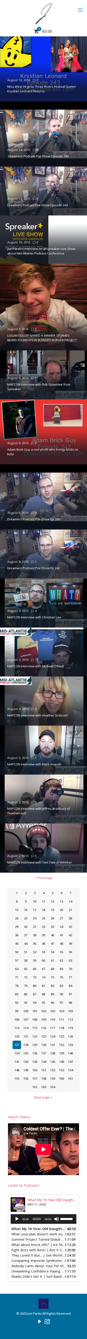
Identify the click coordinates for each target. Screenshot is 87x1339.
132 (61, 1045)
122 (34, 1036)
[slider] (67, 1218)
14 (70, 901)
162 (34, 1087)
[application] (43, 1219)
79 (25, 986)
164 (52, 1087)
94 (34, 1002)
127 (16, 1045)
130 (43, 1045)
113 (16, 1028)
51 (25, 952)
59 (34, 960)
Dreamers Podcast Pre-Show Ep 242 (33, 568)
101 (34, 1011)
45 (34, 943)
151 (43, 1070)
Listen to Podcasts (23, 1185)
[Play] (16, 1219)
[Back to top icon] (43, 1304)
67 (43, 969)
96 (52, 1002)
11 (43, 901)
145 (52, 1061)
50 (16, 952)
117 (52, 1028)
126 (70, 1036)
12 (36, 659)
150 (34, 1070)
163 (43, 1087)
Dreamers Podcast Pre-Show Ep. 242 (33, 519)
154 (70, 1070)
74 (43, 977)
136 (34, 1053)
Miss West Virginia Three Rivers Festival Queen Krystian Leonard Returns (41, 88)
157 (34, 1078)
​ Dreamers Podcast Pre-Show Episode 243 (38, 156)
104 (61, 1011)
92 (16, 1002)
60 (43, 960)
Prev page (45, 878)
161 (70, 1078)
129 (34, 1045)
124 (52, 1036)
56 (70, 952)
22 (16, 918)
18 (43, 910)
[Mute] (56, 1219)
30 (25, 926)
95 (43, 1002)
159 (52, 1078)
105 (70, 1011)
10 (34, 901)
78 (16, 986)
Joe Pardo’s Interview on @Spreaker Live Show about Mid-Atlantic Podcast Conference (41, 251)
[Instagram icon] (47, 1321)
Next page (42, 1097)
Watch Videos (19, 1116)
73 (34, 977)
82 (52, 986)
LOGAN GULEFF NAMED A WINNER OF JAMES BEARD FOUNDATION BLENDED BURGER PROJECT (42, 337)
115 (34, 1028)
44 (25, 943)
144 (43, 1061)
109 (43, 1019)
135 (25, 1053)
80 (34, 986)
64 (16, 969)
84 (70, 986)
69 (61, 969)
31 (34, 926)
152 (52, 1070)
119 (70, 1028)
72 (25, 977)
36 (16, 935)
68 (52, 969)
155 (16, 1078)
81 (43, 986)
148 (16, 1070)
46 (43, 943)
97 (61, 1002)
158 (43, 1078)
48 (61, 943)
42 (70, 935)
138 (52, 1053)
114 (25, 1028)
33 (52, 926)
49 (70, 943)
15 (16, 910)
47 (52, 943)
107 (25, 1019)
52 (34, 952)
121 (25, 1036)
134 (16, 1053)
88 (43, 994)
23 (25, 918)
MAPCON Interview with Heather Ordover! (37, 715)
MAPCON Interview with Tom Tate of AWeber (39, 862)
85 (16, 994)
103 (52, 1011)
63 (70, 960)
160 (61, 1078)
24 (34, 918)
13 (61, 901)
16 (25, 910)
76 (61, 977)
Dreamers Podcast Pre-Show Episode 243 (37, 205)
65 (25, 969)
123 (43, 1036)
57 (16, 960)
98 (70, 1002)
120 (16, 1036)
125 (61, 1036)
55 (61, 952)
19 (52, 910)
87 (34, 994)
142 (25, 1061)
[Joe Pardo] (43, 13)
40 (52, 935)
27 (61, 918)
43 (16, 943)
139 (61, 1053)
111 (61, 1019)
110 (52, 1019)
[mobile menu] (80, 10)
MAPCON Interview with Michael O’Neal (35, 666)
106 (16, 1019)
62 (61, 960)
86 (25, 994)
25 (43, 918)
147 (70, 1061)
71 (16, 977)
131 (52, 1045)
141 (16, 1061)
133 (70, 1045)
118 (61, 1028)
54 (52, 952)
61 (52, 960)
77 (70, 977)
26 (52, 918)
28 (70, 918)
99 (16, 1011)
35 (70, 926)
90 (61, 994)
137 (43, 1053)
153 (61, 1070)
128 (25, 1045)
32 (43, 926)
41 (61, 935)
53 (43, 952)
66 (34, 969)
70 (70, 969)
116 (43, 1028)
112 (70, 1019)
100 (25, 1011)
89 (52, 994)
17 (34, 910)
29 (16, 926)
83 (61, 986)
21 (70, 910)
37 (25, 935)
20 (61, 910)
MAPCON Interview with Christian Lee (34, 617)
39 (43, 935)
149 (25, 1070)
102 (43, 1011)
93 (25, 1002)
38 (34, 935)
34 (61, 926)
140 (70, 1053)
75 (52, 977)
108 (34, 1019)
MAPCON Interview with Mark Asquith (34, 764)
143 (34, 1061)
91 (70, 994)
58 (25, 960)
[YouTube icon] (40, 1321)
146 (61, 1061)
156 (25, 1078)
